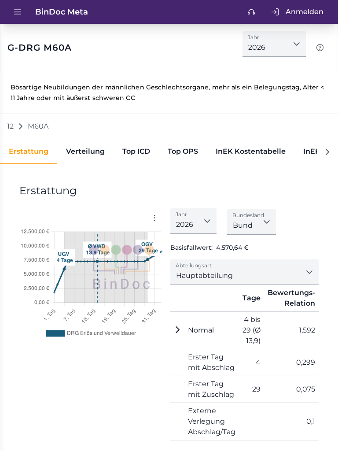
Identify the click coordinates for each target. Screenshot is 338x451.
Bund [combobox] (243, 225)
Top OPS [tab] (183, 151)
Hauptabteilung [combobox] (204, 275)
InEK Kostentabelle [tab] (251, 151)
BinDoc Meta (61, 12)
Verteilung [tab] (85, 151)
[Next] (327, 151)
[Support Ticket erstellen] (251, 12)
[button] (296, 44)
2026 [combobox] (256, 47)
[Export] (154, 217)
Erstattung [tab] (28, 151)
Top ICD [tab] (136, 151)
